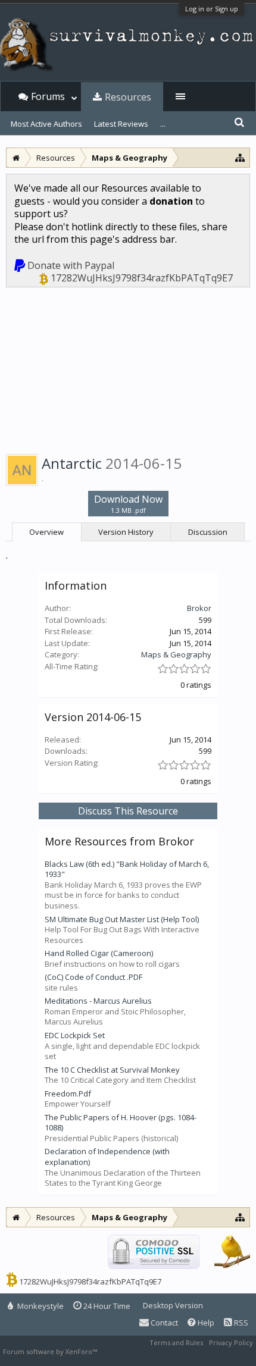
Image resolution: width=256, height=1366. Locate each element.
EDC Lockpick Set (75, 1035)
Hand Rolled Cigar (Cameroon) (99, 953)
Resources (128, 97)
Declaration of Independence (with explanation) (107, 1156)
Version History (126, 532)
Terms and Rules (176, 1342)
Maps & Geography (176, 654)
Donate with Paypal (70, 265)
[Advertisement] (128, 368)
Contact (163, 1322)
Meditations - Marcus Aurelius (98, 1000)
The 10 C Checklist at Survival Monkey (112, 1069)
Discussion (207, 532)
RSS (240, 1322)
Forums (48, 96)
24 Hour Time (106, 1306)
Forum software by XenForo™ (51, 1351)
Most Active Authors (46, 123)
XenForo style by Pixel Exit (140, 1351)
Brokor (199, 608)
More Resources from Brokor (119, 841)
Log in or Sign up (211, 8)
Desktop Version (173, 1305)
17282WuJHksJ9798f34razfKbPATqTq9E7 (142, 277)
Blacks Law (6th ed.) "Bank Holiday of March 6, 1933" (127, 869)
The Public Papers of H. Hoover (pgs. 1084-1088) (120, 1122)
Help (205, 1322)
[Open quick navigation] (240, 157)
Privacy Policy (231, 1342)
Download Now (128, 504)
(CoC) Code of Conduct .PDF (93, 977)
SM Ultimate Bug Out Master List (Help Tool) (122, 919)
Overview (46, 532)
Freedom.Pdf (68, 1093)
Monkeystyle (39, 1306)
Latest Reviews (121, 123)
